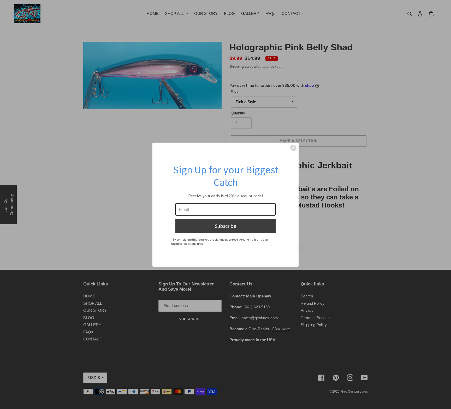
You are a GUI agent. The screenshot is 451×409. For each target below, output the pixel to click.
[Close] (293, 148)
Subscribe (225, 226)
